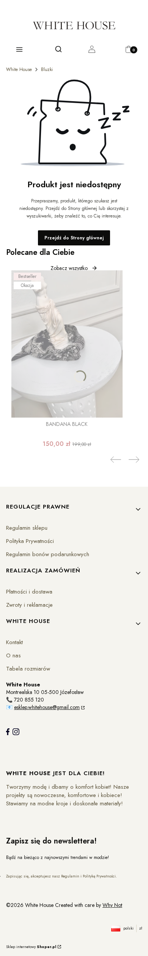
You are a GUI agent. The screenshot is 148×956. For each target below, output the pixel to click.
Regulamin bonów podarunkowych (47, 554)
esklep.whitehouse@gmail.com (47, 707)
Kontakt (14, 642)
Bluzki (47, 69)
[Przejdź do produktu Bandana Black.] (67, 344)
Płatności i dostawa (29, 591)
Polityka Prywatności (30, 541)
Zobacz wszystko (69, 268)
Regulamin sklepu (26, 528)
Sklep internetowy (31, 947)
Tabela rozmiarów (28, 669)
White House (19, 69)
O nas (13, 655)
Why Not (112, 905)
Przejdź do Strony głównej (74, 237)
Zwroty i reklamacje (29, 605)
